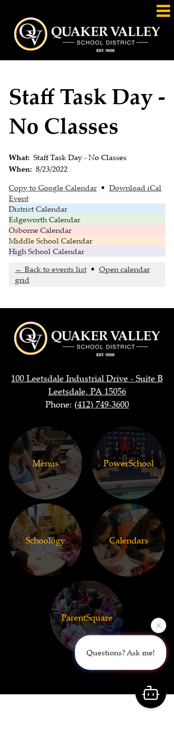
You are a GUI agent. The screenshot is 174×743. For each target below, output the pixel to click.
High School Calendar (46, 251)
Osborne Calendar (40, 230)
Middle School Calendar (50, 240)
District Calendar (38, 208)
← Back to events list (51, 269)
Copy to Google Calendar (53, 187)
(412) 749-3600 (101, 404)
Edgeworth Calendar (44, 219)
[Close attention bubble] (158, 625)
